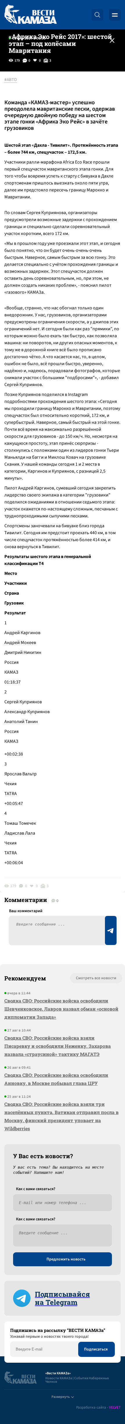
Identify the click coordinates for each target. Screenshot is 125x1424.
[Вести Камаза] (30, 14)
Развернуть (60, 1396)
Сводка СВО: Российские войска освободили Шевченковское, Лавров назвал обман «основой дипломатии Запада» (61, 1009)
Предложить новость (66, 1259)
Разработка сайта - (98, 1407)
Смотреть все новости (96, 978)
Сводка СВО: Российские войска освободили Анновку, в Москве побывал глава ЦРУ (56, 1079)
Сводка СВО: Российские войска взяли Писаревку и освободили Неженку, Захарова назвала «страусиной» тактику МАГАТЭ (57, 1046)
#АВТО (10, 80)
